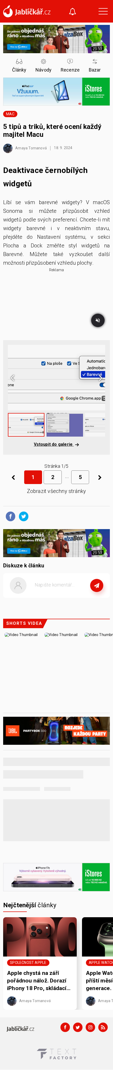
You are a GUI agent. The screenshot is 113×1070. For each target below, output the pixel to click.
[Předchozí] (13, 477)
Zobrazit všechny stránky (56, 491)
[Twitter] (78, 1027)
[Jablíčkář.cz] (26, 11)
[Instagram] (90, 1027)
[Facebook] (65, 1027)
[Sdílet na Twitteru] (22, 516)
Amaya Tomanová (30, 148)
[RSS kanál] (103, 1027)
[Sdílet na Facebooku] (9, 516)
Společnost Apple (28, 963)
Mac (10, 114)
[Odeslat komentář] (96, 585)
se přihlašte (72, 597)
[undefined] (100, 477)
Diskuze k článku (23, 565)
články (29, 905)
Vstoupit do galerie (54, 444)
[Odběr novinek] (72, 12)
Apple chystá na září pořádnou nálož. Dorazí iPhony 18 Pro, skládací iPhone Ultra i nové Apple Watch (39, 981)
